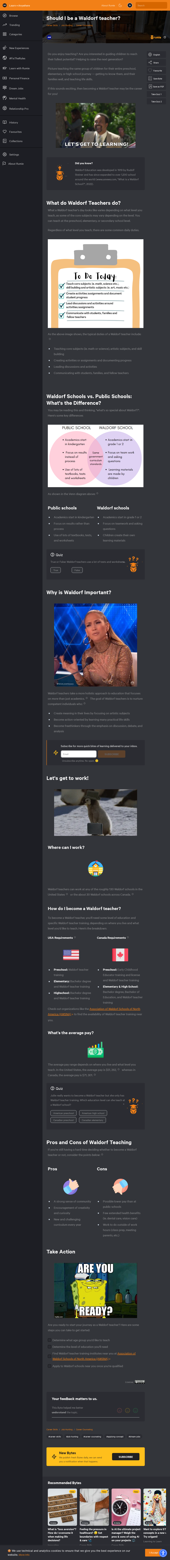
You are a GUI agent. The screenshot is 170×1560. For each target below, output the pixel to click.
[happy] (135, 1410)
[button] (163, 1553)
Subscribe (112, 754)
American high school (93, 1113)
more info (24, 1554)
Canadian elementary (92, 1120)
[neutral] (127, 1410)
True (55, 570)
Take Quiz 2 (156, 101)
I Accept (153, 1552)
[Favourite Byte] (74, 1522)
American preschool (63, 1113)
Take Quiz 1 (156, 94)
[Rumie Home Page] (5, 5)
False (77, 570)
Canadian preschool (63, 1120)
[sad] (120, 1410)
